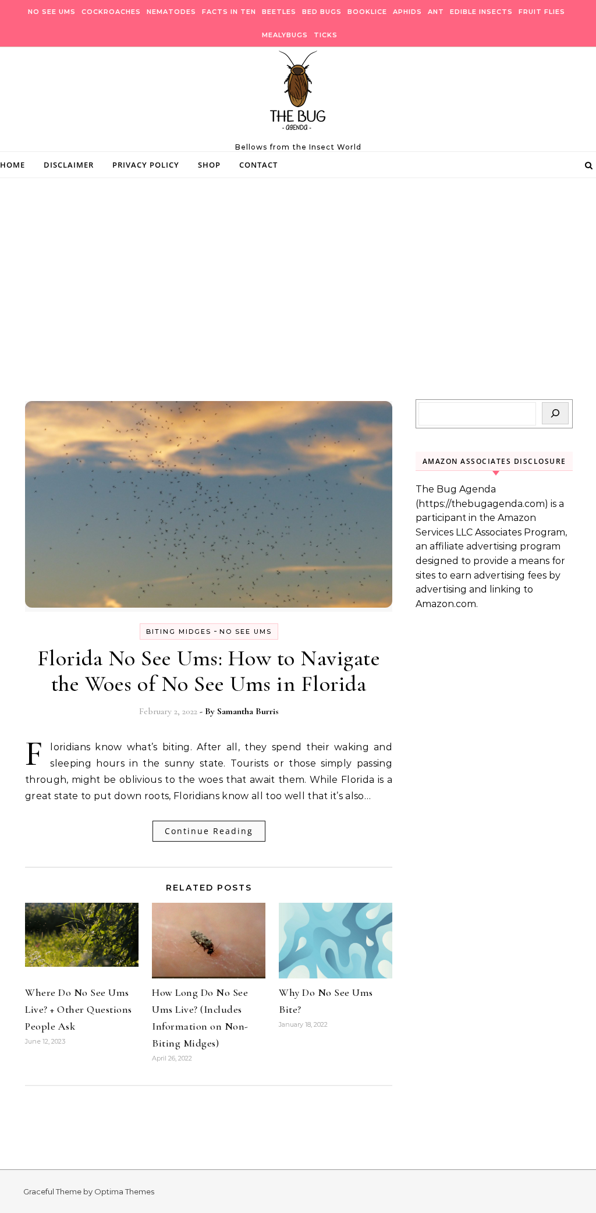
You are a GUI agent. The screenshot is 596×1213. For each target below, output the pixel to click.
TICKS (326, 35)
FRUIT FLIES (542, 12)
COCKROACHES (111, 12)
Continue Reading (209, 830)
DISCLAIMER (69, 164)
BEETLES (279, 12)
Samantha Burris (248, 711)
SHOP (209, 164)
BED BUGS (322, 12)
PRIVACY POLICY (145, 164)
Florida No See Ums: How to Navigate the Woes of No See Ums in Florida (209, 671)
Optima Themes (124, 1191)
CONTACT (258, 164)
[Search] (555, 413)
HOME (12, 164)
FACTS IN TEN (229, 12)
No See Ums (245, 631)
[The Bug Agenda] (298, 94)
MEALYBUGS (285, 35)
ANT (436, 12)
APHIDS (407, 12)
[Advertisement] (298, 311)
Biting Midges (178, 631)
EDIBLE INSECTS (481, 12)
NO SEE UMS (52, 12)
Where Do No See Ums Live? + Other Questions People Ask (78, 1009)
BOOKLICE (367, 12)
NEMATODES (171, 12)
